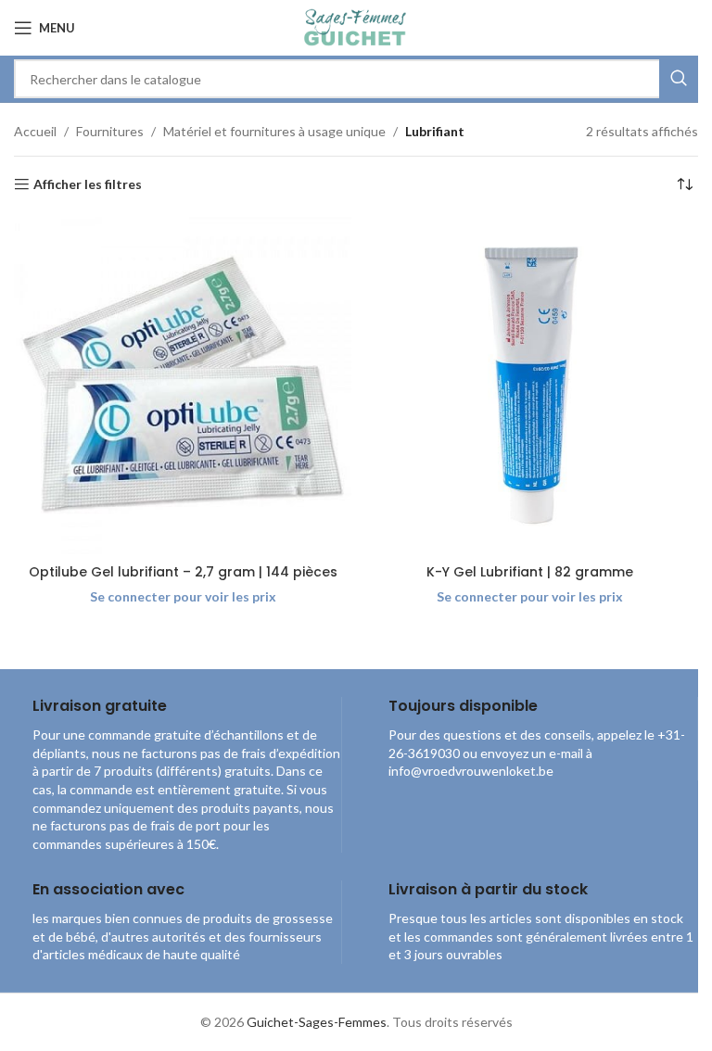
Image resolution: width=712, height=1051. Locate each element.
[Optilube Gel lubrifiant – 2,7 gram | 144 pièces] (182, 385)
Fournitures (110, 131)
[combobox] (356, 78)
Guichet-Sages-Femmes (317, 1022)
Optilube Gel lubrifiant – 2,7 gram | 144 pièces (183, 572)
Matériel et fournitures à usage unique (274, 131)
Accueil (35, 131)
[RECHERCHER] (678, 78)
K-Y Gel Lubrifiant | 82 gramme (529, 572)
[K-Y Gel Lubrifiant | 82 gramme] (529, 385)
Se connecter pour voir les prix (183, 596)
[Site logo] (356, 26)
